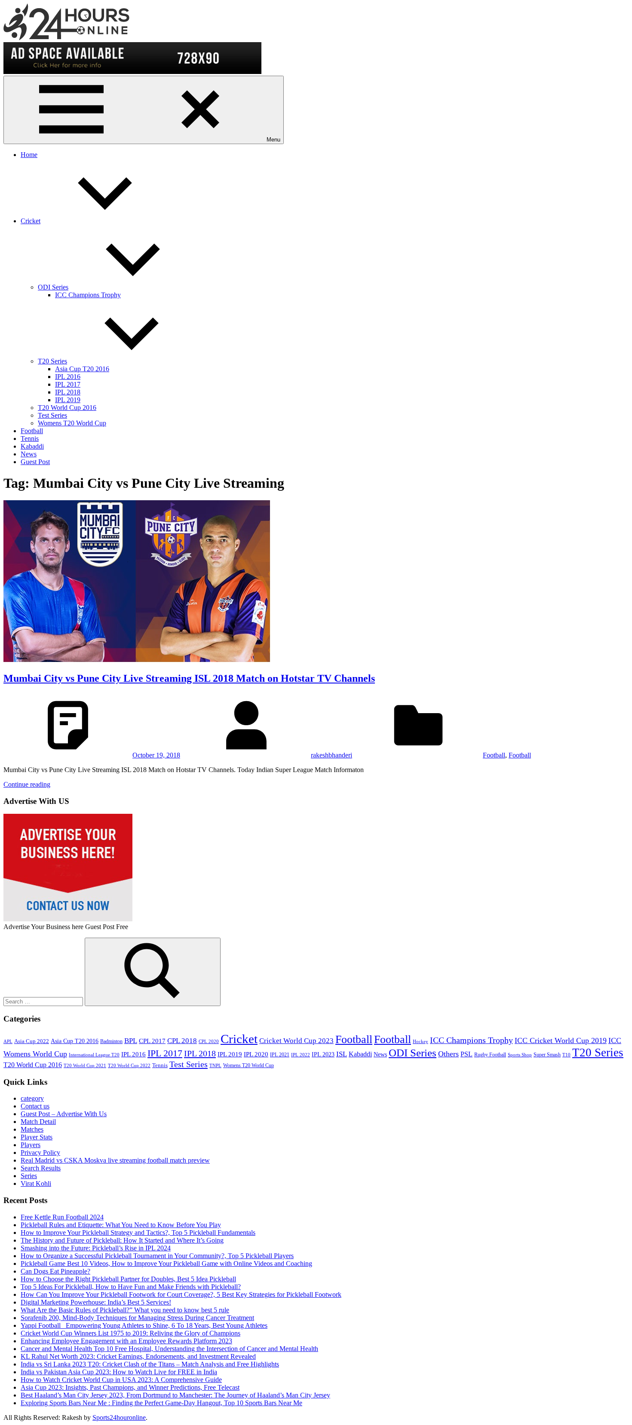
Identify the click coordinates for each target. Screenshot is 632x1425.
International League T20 (94, 1055)
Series (29, 1175)
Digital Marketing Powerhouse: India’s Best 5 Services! (96, 1302)
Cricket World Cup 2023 (296, 1041)
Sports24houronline (119, 1417)
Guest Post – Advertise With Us (64, 1113)
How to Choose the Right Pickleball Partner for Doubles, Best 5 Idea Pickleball (128, 1279)
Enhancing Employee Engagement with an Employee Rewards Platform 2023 (126, 1341)
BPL (130, 1041)
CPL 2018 (182, 1041)
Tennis (30, 438)
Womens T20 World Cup (72, 423)
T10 (566, 1055)
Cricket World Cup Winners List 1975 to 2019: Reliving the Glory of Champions (130, 1333)
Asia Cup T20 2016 (82, 368)
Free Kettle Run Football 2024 (62, 1217)
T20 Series (52, 361)
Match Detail (38, 1121)
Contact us (35, 1106)
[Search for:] (44, 1001)
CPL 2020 (209, 1041)
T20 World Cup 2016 (67, 407)
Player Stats (36, 1137)
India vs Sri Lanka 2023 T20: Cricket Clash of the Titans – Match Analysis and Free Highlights (150, 1364)
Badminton (111, 1041)
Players (30, 1144)
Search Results (41, 1168)
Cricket (30, 221)
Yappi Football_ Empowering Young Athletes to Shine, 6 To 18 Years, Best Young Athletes (144, 1325)
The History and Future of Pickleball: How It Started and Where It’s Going (122, 1240)
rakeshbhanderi (331, 755)
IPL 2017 (67, 384)
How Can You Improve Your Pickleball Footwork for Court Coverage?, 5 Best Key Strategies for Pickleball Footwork (181, 1294)
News (29, 454)
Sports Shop (520, 1055)
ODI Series (53, 287)
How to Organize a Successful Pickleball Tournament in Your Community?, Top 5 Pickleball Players (157, 1255)
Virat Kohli (36, 1183)
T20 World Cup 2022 (129, 1065)
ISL (341, 1054)
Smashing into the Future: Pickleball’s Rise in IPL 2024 (96, 1248)
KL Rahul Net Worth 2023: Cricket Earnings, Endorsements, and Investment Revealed (138, 1356)
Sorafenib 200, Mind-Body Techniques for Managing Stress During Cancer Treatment (137, 1317)
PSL (466, 1054)
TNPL (215, 1065)
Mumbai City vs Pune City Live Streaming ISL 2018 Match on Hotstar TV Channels (189, 678)
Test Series (52, 415)
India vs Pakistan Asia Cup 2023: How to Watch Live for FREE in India (119, 1372)
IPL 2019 (67, 399)
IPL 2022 (300, 1055)
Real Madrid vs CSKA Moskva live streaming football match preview (115, 1160)
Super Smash (547, 1055)
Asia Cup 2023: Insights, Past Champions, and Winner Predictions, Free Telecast (130, 1387)
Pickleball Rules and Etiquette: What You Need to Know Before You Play (121, 1224)
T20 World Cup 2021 (85, 1065)
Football (32, 430)
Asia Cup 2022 (31, 1041)
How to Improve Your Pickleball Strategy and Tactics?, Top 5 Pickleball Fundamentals (138, 1232)
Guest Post (35, 461)
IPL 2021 (279, 1055)
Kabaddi (32, 446)
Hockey (420, 1041)
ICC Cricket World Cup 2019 (561, 1040)
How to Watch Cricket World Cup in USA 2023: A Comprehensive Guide (121, 1379)
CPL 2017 (152, 1040)
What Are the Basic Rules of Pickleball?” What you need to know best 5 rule (125, 1310)
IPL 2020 (256, 1054)
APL (7, 1041)
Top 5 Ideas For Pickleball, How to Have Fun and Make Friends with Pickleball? (131, 1286)
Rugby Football (490, 1055)
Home (29, 154)
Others (448, 1054)
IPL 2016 (67, 376)
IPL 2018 (67, 392)
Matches (32, 1129)
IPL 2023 (323, 1054)
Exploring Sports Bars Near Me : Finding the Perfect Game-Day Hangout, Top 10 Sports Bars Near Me (161, 1403)
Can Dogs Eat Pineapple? (55, 1271)
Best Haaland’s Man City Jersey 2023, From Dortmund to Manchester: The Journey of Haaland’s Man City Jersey (175, 1395)
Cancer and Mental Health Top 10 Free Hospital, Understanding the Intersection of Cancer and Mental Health (169, 1348)
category (32, 1098)
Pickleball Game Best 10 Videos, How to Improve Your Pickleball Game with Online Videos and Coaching (166, 1263)
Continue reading (26, 784)
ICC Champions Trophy (88, 295)
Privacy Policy (40, 1152)
